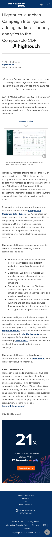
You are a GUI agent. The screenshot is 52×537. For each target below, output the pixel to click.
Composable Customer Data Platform (21, 212)
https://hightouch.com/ (13, 406)
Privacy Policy (33, 521)
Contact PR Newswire (26, 495)
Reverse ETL (21, 340)
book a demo (38, 358)
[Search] (48, 4)
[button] (26, 46)
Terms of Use (17, 521)
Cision (30, 532)
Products (25, 498)
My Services (24, 504)
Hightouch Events (11, 330)
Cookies (26, 528)
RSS (44, 525)
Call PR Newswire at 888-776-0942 (26, 512)
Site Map (35, 525)
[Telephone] (41, 4)
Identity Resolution (31, 334)
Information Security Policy (17, 525)
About (25, 501)
